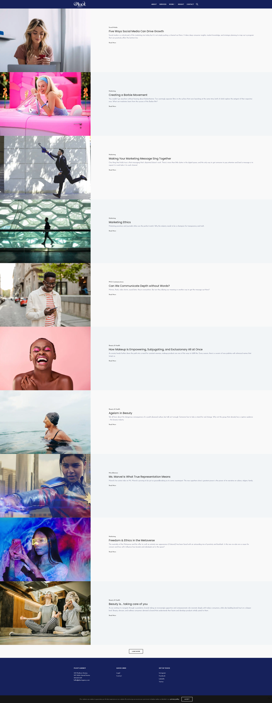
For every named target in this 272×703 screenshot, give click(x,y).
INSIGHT (181, 4)
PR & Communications (116, 282)
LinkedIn (161, 679)
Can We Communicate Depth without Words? (139, 286)
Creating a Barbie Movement (128, 95)
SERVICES (162, 4)
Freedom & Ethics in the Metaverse (132, 540)
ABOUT (154, 4)
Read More (112, 42)
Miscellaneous (113, 473)
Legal (118, 673)
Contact (119, 676)
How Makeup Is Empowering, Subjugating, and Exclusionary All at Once (156, 349)
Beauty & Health (114, 345)
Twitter (161, 682)
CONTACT (190, 4)
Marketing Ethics (120, 222)
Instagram (162, 673)
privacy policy (174, 699)
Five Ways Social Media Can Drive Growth (136, 31)
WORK (171, 4)
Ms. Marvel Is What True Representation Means (139, 477)
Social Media (113, 27)
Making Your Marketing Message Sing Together (140, 158)
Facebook (162, 676)
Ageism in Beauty (120, 413)
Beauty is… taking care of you (128, 604)
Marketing (112, 91)
